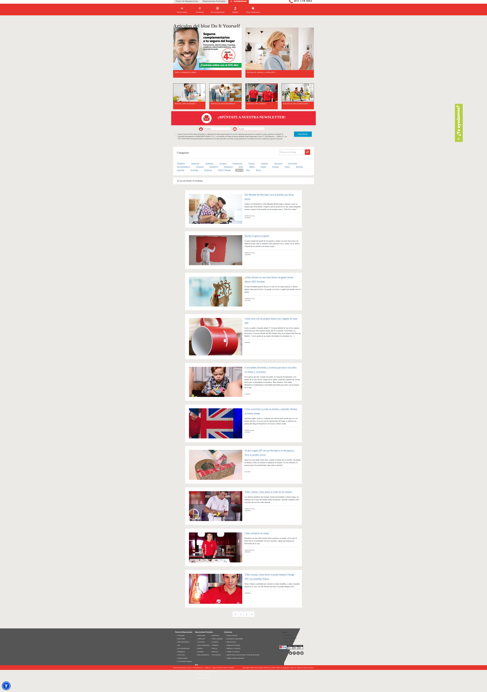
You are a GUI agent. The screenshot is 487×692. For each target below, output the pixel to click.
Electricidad (292, 163)
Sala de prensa (231, 642)
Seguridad (180, 170)
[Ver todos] (241, 170)
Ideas (248, 170)
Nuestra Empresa (232, 635)
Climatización (237, 163)
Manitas (252, 167)
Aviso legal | (246, 667)
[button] (6, 685)
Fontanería (200, 167)
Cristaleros (215, 645)
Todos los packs (182, 658)
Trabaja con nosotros (233, 651)
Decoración (278, 163)
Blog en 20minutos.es (204, 678)
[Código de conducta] (226, 658)
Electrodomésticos (183, 167)
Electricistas (201, 635)
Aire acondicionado (183, 648)
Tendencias (208, 170)
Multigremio (181, 651)
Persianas (275, 167)
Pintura (287, 167)
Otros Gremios (216, 655)
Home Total (181, 655)
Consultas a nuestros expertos (206, 671)
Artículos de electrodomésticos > (223, 104)
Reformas (299, 167)
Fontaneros (201, 642)
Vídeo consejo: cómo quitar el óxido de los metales (268, 492)
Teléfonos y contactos (233, 648)
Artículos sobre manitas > (257, 104)
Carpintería (209, 163)
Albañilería (181, 163)
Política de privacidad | (257, 667)
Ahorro (258, 170)
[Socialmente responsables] (226, 638)
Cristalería (264, 163)
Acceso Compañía (289, 641)
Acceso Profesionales (290, 638)
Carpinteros (215, 635)
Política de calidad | (296, 667)
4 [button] (251, 614)
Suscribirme (303, 134)
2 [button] (240, 614)
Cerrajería (223, 163)
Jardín (241, 167)
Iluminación (228, 167)
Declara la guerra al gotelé (257, 236)
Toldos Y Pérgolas (224, 170)
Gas (178, 645)
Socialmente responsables (235, 638)
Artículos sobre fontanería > (185, 104)
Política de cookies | (270, 667)
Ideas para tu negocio (204, 674)
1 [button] (235, 614)
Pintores (214, 648)
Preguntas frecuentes (233, 645)
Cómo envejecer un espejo (257, 533)
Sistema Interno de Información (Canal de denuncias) (243, 655)
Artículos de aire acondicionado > (296, 104)
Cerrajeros (215, 642)
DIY (238, 170)
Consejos (251, 163)
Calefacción (195, 163)
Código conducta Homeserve (236, 658)
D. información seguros (184, 661)
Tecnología (194, 170)
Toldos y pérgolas (217, 638)
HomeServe (214, 167)
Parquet (263, 167)
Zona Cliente (287, 635)
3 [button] (246, 614)
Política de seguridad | (283, 667)
